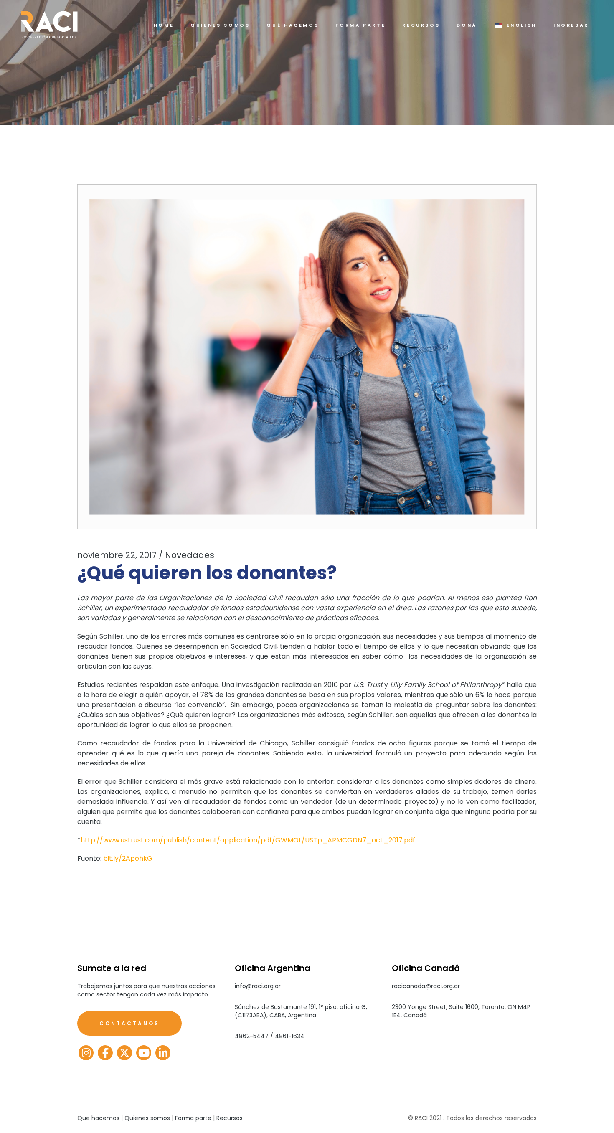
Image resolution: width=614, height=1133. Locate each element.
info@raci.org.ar (258, 986)
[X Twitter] (124, 1052)
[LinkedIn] (162, 1052)
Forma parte (193, 1118)
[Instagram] (86, 1052)
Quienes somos (147, 1118)
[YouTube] (143, 1052)
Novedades (189, 555)
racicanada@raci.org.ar (426, 986)
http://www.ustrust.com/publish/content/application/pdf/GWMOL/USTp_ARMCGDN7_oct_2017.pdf (248, 840)
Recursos (229, 1118)
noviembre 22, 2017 (117, 555)
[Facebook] (105, 1052)
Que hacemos (98, 1118)
